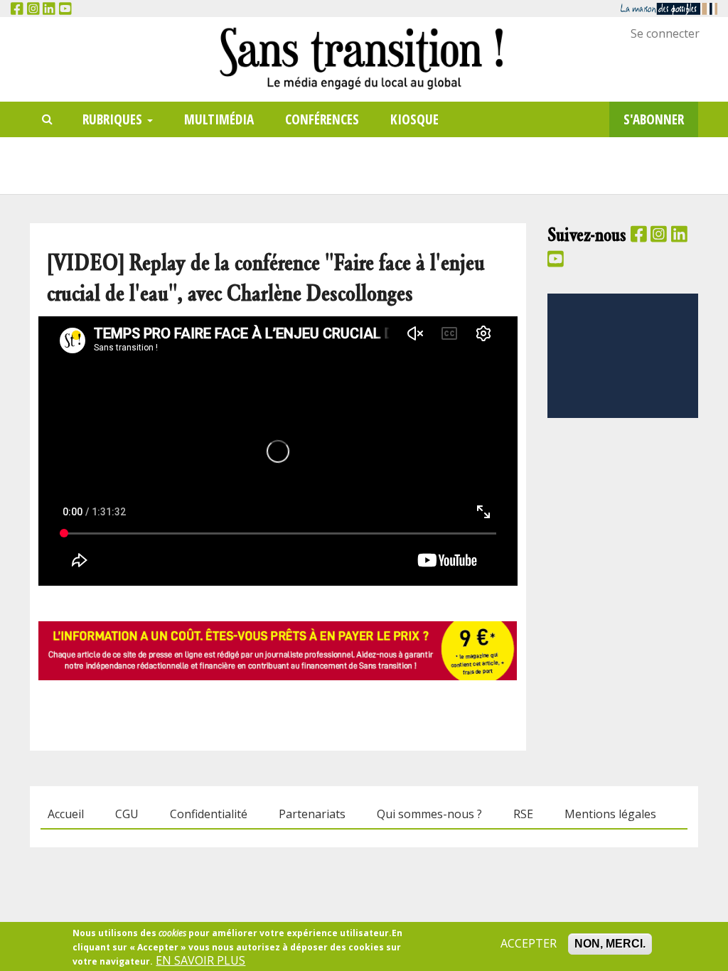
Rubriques (114, 119)
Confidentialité (208, 814)
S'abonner (653, 119)
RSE (523, 814)
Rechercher (47, 120)
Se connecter (665, 33)
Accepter (528, 943)
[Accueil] (364, 58)
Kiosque (414, 119)
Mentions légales (610, 814)
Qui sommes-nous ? (429, 814)
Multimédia (219, 119)
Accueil (66, 814)
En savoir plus (200, 960)
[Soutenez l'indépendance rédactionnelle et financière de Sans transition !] (277, 650)
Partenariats (312, 814)
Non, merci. (610, 944)
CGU (127, 814)
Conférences (322, 119)
